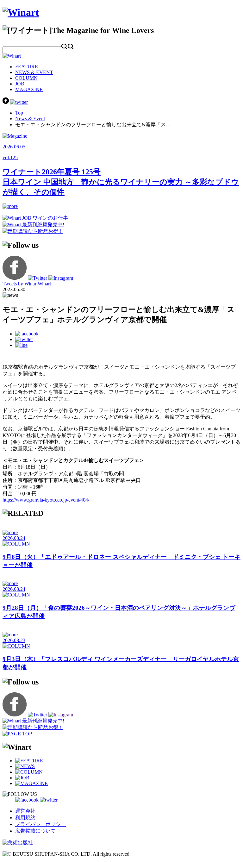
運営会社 (25, 811)
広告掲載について (35, 831)
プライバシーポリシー (40, 824)
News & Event (30, 118)
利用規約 (25, 817)
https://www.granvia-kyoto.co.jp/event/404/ (46, 500)
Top (19, 113)
